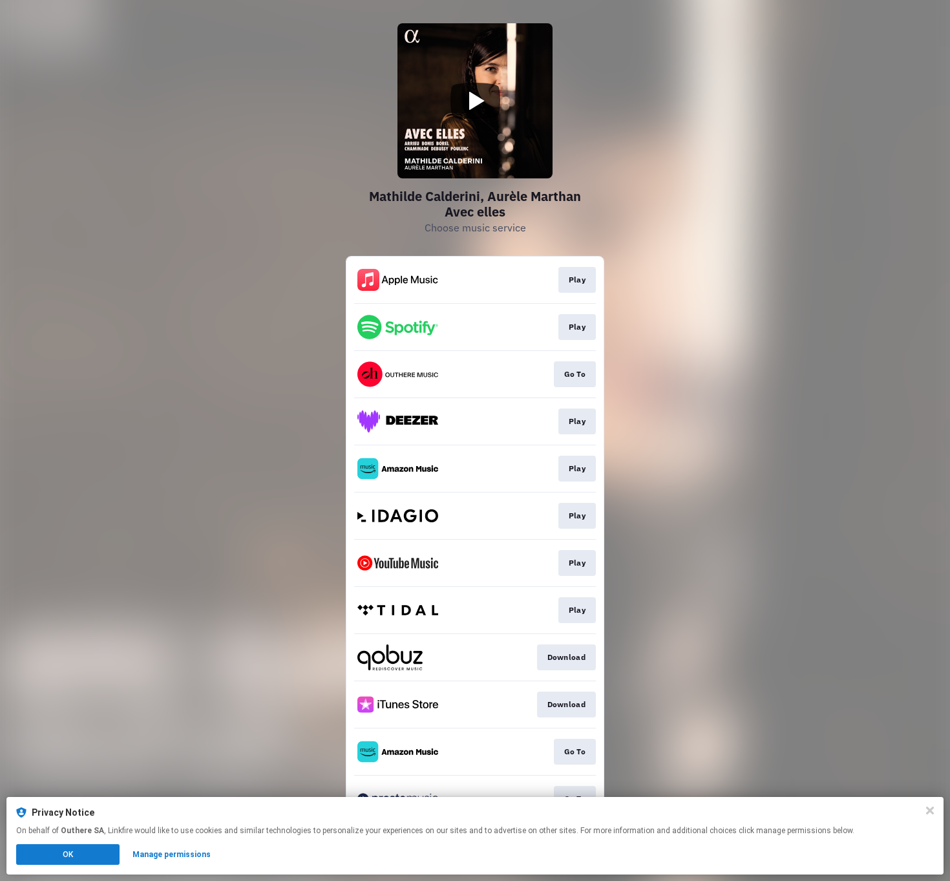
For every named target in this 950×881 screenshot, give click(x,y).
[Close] (930, 810)
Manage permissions (171, 854)
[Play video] (475, 101)
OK (68, 854)
